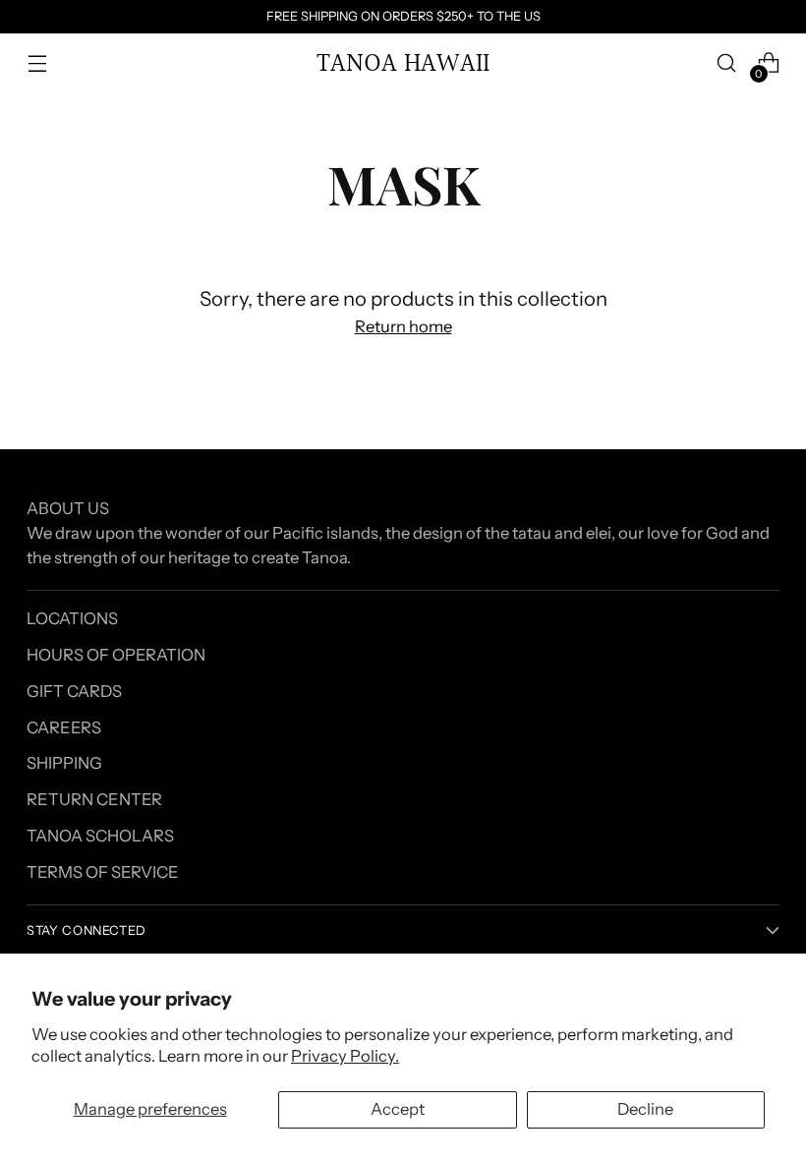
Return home (403, 326)
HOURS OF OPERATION (116, 655)
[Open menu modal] (37, 63)
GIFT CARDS (74, 691)
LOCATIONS (72, 618)
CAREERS (64, 727)
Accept (398, 1109)
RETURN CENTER (94, 799)
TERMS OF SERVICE (103, 872)
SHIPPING (64, 763)
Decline (645, 1109)
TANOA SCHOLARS (100, 835)
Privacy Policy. (345, 1056)
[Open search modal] (727, 63)
